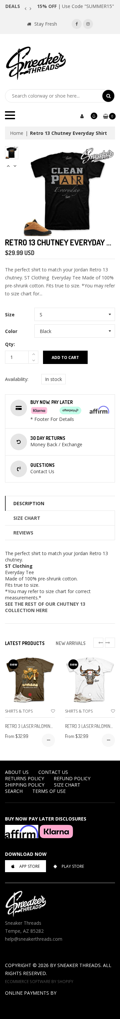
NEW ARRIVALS (71, 643)
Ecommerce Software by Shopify (39, 981)
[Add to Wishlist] (53, 711)
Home (16, 133)
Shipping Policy (24, 785)
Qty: (10, 344)
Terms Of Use (49, 791)
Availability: (16, 379)
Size (10, 314)
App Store (29, 866)
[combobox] (53, 96)
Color (11, 331)
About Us (17, 772)
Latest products (25, 643)
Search (14, 791)
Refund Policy (72, 778)
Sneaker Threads (79, 965)
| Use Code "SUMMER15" (75, 6)
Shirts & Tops (19, 711)
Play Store (73, 866)
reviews (23, 532)
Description (28, 503)
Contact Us (53, 772)
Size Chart (26, 518)
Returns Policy (24, 778)
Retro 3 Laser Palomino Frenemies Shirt (46, 726)
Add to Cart (65, 357)
